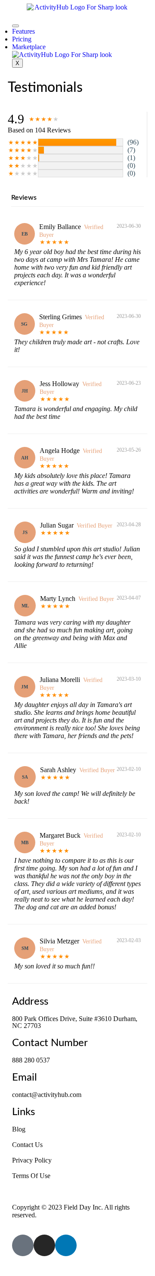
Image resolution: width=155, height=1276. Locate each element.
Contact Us (27, 1144)
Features (23, 31)
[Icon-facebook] (23, 1245)
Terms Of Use (31, 1175)
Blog (18, 1129)
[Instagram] (44, 1245)
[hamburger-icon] (15, 26)
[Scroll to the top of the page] (6, 1268)
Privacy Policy (32, 1160)
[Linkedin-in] (66, 1245)
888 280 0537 (31, 1060)
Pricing (21, 39)
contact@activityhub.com (46, 1094)
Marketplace (29, 46)
